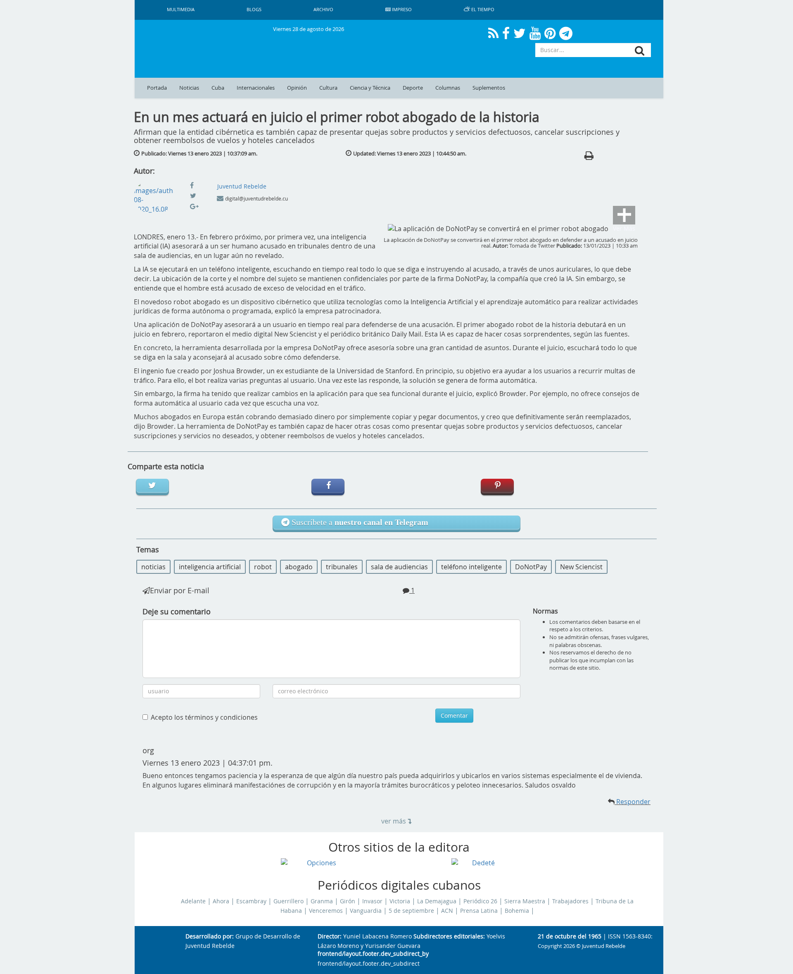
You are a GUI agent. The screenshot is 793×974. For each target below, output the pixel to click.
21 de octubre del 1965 (569, 936)
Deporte (413, 87)
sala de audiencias (399, 566)
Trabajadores (570, 901)
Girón (347, 901)
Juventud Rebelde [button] (241, 186)
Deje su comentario (176, 611)
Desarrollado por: (209, 936)
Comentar (454, 715)
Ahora (221, 901)
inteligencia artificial (210, 566)
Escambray (251, 901)
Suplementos (488, 87)
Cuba (217, 87)
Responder (633, 801)
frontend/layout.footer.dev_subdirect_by (373, 953)
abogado (299, 566)
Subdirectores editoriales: (449, 936)
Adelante (193, 901)
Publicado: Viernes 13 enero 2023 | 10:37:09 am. (199, 153)
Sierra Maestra (524, 901)
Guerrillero (288, 901)
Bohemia (517, 910)
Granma (322, 901)
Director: (330, 936)
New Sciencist (581, 566)
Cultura (328, 87)
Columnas (447, 87)
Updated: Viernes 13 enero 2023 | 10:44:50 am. (409, 153)
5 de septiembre (411, 910)
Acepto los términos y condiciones (204, 717)
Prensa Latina (479, 910)
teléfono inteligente (471, 566)
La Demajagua (436, 901)
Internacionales (256, 87)
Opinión (297, 87)
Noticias (189, 87)
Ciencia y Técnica (370, 87)
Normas (545, 611)
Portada (157, 87)
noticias (153, 566)
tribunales (342, 566)
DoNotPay (531, 566)
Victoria (399, 901)
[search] (639, 50)
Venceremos (326, 910)
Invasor (372, 901)
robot (263, 566)
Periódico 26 (480, 901)
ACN (447, 910)
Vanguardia (366, 910)
